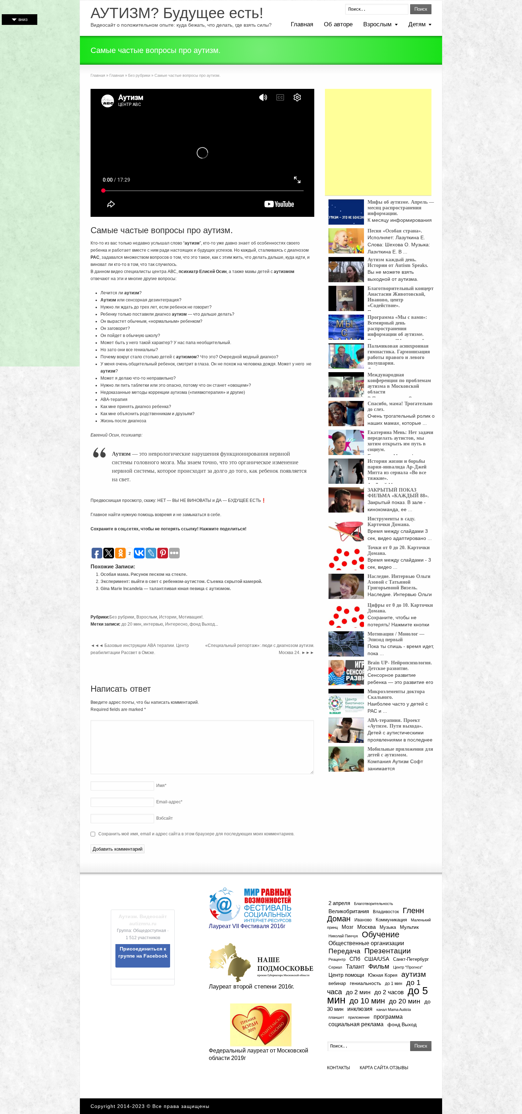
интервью (153, 624)
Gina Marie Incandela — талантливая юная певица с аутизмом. (165, 588)
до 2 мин (358, 992)
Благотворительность (373, 903)
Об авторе (338, 24)
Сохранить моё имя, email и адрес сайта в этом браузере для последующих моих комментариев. (196, 833)
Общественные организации (366, 943)
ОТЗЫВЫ (399, 1067)
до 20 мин (131, 624)
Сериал (335, 967)
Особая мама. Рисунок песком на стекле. (143, 574)
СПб (354, 959)
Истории (167, 617)
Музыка (388, 927)
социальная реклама (356, 1024)
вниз (23, 19)
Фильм (378, 966)
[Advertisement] (378, 142)
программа (388, 1016)
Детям (417, 24)
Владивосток (386, 911)
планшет (336, 1017)
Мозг (347, 927)
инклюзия (360, 1009)
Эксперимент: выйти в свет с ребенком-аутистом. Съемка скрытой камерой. (181, 581)
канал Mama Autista (393, 1009)
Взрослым (377, 24)
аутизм (413, 974)
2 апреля (339, 903)
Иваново (363, 919)
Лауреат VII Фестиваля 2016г (247, 926)
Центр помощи (346, 975)
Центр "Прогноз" (408, 967)
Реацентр (337, 959)
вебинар (337, 983)
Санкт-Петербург (411, 959)
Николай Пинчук (343, 936)
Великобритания (348, 911)
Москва (366, 927)
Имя (161, 785)
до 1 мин (393, 983)
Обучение (380, 934)
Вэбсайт (164, 818)
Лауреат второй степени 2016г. (251, 986)
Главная (302, 24)
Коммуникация (391, 919)
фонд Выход (202, 624)
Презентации (387, 951)
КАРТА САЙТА (374, 1067)
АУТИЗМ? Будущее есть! (177, 13)
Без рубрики (139, 75)
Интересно (176, 624)
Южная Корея (382, 975)
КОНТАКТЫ (338, 1067)
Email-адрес (169, 801)
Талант (355, 966)
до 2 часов (389, 992)
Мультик (409, 927)
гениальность (365, 983)
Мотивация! (190, 617)
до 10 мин (367, 1000)
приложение (359, 1017)
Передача (344, 951)
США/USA (376, 959)
